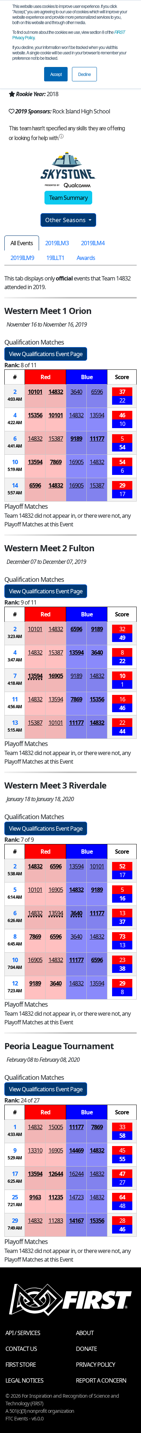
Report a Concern (101, 1380)
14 (15, 485)
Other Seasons (66, 220)
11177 (97, 439)
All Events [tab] (21, 243)
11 (15, 699)
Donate (86, 1349)
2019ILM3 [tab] (57, 243)
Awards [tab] (86, 258)
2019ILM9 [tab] (22, 258)
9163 (35, 1197)
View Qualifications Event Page (45, 354)
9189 (76, 439)
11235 (55, 1197)
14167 (76, 1221)
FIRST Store (20, 1365)
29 (15, 1221)
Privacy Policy (95, 1365)
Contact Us (21, 1349)
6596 (97, 392)
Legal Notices (24, 1380)
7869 (55, 462)
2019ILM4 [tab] (92, 243)
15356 (35, 415)
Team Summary (68, 198)
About (85, 1333)
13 (15, 723)
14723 (76, 1197)
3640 (76, 392)
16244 (76, 1174)
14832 (55, 392)
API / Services (22, 1333)
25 (15, 1197)
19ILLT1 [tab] (55, 258)
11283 (55, 1221)
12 (15, 983)
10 (15, 462)
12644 (55, 1174)
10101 (35, 392)
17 (15, 1174)
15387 (55, 439)
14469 (76, 1150)
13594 (97, 415)
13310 (35, 1150)
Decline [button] (84, 74)
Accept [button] (55, 74)
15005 (55, 1127)
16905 (76, 462)
